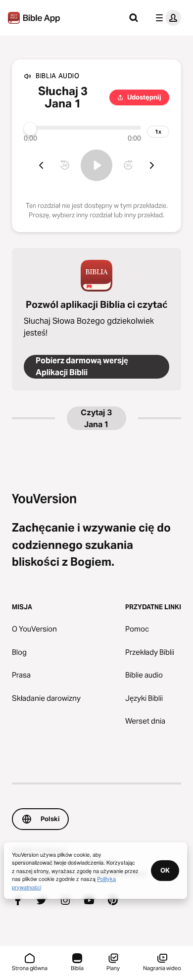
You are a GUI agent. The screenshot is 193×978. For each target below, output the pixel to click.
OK (165, 870)
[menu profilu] (166, 18)
